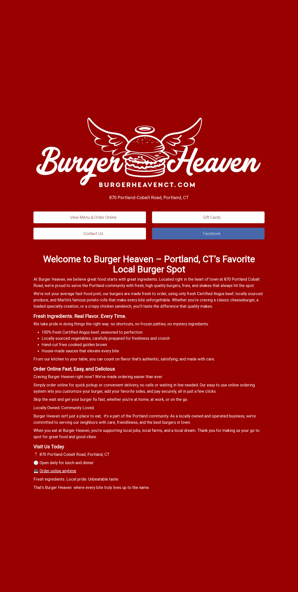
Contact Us (93, 233)
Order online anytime (58, 470)
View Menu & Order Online (93, 217)
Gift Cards (211, 217)
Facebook (211, 233)
